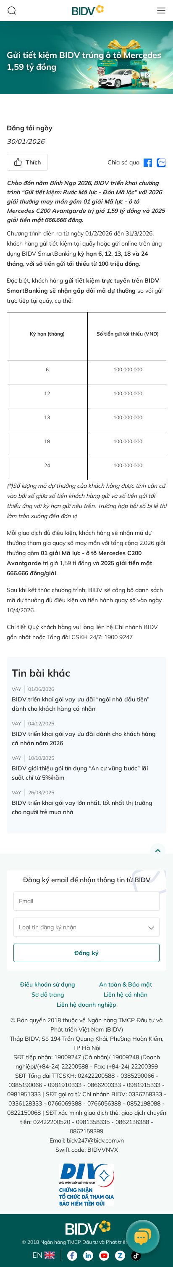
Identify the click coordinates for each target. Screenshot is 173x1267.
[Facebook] (72, 1255)
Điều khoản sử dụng (47, 984)
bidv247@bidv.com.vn (95, 1140)
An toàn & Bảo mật (125, 984)
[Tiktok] (136, 1255)
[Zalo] (120, 1255)
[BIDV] (86, 1227)
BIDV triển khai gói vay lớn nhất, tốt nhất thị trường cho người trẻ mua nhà (82, 807)
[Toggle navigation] (161, 10)
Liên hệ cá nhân (125, 994)
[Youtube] (104, 1255)
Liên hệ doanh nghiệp (86, 1004)
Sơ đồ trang (47, 994)
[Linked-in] (88, 1255)
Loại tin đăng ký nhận (47, 927)
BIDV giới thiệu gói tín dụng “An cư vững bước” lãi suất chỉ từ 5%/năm (80, 772)
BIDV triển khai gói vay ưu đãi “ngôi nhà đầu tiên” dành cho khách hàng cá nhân (80, 704)
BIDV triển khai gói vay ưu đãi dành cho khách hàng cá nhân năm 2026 (84, 738)
